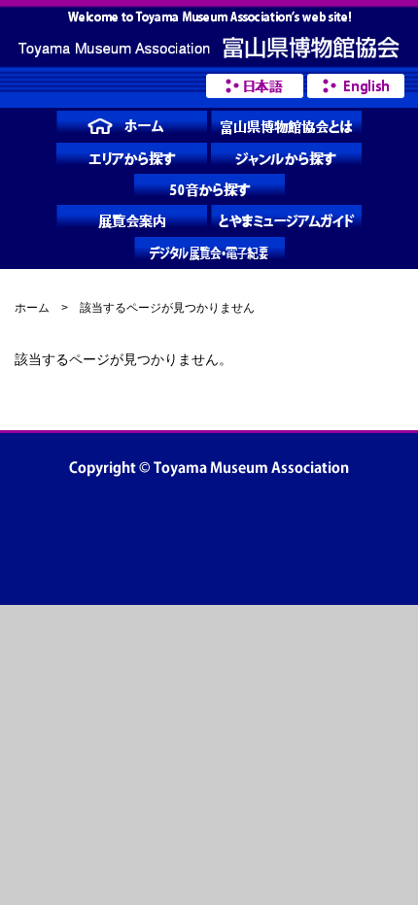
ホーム (32, 308)
